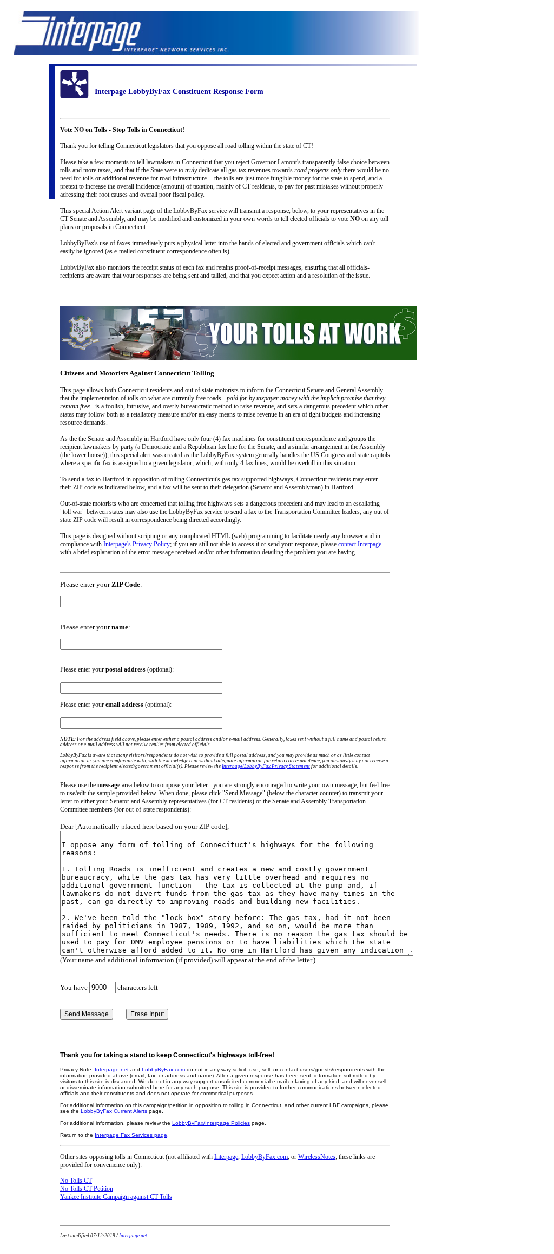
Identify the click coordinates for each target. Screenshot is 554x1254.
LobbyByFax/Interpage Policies (211, 1123)
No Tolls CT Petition (86, 1188)
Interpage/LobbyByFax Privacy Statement (266, 766)
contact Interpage (359, 544)
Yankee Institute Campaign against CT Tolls (116, 1197)
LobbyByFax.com (163, 1069)
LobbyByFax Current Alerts (114, 1111)
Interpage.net (112, 1069)
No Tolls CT (76, 1180)
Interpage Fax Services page (131, 1135)
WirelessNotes (316, 1157)
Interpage (226, 1157)
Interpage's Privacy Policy (136, 544)
